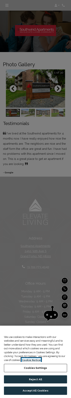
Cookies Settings (35, 367)
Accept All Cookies (35, 390)
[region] (35, 362)
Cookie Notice (31, 360)
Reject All (35, 379)
